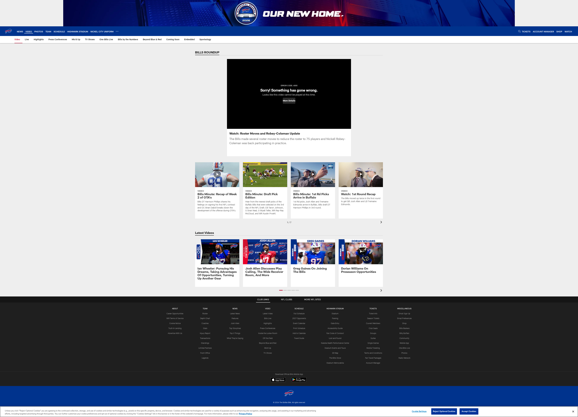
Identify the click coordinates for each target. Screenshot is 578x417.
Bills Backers (404, 328)
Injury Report (205, 333)
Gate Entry (335, 323)
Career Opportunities (174, 313)
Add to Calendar (299, 333)
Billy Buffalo (404, 333)
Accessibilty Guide (335, 328)
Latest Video (268, 313)
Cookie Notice (175, 323)
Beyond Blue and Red (267, 343)
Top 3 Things (235, 333)
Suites (373, 338)
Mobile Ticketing (373, 348)
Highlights (268, 323)
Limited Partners (205, 348)
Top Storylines (235, 328)
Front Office (205, 353)
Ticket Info (373, 313)
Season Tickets (373, 318)
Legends (205, 358)
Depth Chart (205, 318)
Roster (205, 313)
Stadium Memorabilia (335, 363)
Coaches (205, 323)
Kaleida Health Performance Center (335, 343)
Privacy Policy (245, 413)
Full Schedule (299, 313)
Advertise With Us (175, 333)
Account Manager (373, 363)
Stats (205, 328)
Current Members (373, 323)
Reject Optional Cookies (444, 411)
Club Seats (373, 328)
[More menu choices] (117, 31)
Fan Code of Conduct (335, 333)
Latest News (235, 313)
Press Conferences (267, 328)
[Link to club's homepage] (8, 31)
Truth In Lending (175, 328)
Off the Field (268, 338)
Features (235, 318)
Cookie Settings (419, 411)
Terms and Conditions (373, 353)
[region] (289, 411)
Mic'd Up (267, 348)
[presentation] (382, 222)
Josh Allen (235, 323)
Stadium (335, 313)
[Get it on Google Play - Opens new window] (299, 381)
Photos (404, 353)
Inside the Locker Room (267, 333)
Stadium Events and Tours (335, 348)
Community (404, 338)
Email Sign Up (404, 313)
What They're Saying (235, 338)
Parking (335, 318)
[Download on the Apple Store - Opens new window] (278, 380)
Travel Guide (299, 338)
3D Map (335, 353)
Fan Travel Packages (373, 358)
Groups (373, 333)
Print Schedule (299, 328)
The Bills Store (335, 358)
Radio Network (404, 358)
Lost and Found (335, 338)
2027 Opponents (299, 318)
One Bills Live (404, 348)
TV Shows (268, 353)
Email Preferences (404, 318)
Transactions (205, 338)
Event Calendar (299, 323)
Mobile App (404, 343)
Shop (404, 323)
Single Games (373, 343)
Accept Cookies (469, 411)
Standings (205, 343)
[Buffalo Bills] (289, 393)
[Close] (573, 411)
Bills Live (267, 318)
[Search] (519, 31)
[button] (289, 101)
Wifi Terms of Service (174, 318)
